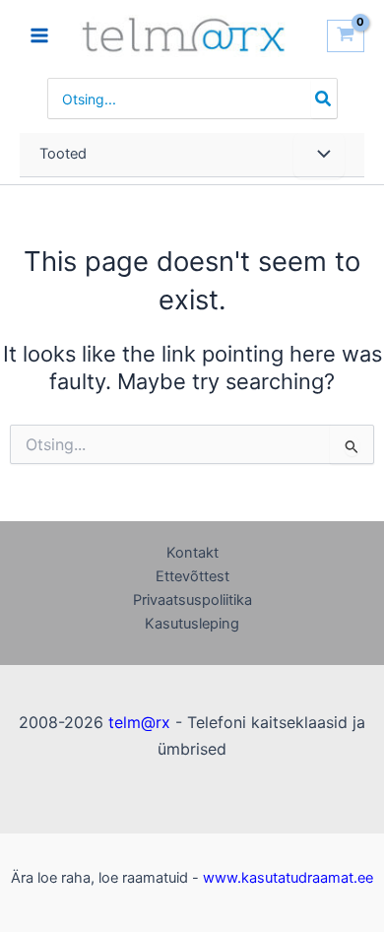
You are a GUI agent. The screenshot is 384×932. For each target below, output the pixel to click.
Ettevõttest (192, 576)
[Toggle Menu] (319, 155)
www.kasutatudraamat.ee (288, 878)
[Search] (324, 98)
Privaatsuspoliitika (192, 600)
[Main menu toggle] (39, 35)
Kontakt (192, 553)
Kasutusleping (192, 623)
